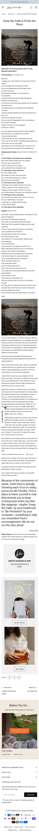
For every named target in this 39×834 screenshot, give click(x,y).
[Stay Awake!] (19, 731)
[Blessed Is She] (14, 7)
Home (3, 14)
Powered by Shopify (26, 825)
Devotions (11, 14)
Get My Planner (19, 623)
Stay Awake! (7, 751)
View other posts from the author (20, 565)
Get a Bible (19, 669)
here (22, 539)
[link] (10, 677)
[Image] (19, 599)
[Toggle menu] (3, 7)
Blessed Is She (15, 825)
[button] (2, 417)
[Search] (31, 7)
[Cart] (36, 7)
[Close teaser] (5, 408)
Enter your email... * (10, 809)
